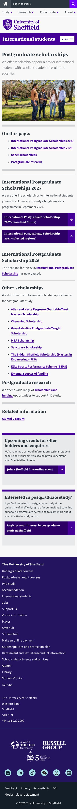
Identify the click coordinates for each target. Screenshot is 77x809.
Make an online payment (18, 640)
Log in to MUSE (22, 4)
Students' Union (12, 678)
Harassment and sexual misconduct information (34, 653)
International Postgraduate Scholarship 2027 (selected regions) (32, 236)
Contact (7, 684)
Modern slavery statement (22, 794)
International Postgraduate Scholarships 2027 (42, 141)
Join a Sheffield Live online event (30, 469)
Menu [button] (64, 39)
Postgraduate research (26, 162)
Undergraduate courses (17, 571)
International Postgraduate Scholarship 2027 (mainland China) (32, 219)
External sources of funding (29, 373)
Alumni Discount (13, 419)
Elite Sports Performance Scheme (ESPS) (39, 366)
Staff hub (8, 628)
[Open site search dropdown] (73, 4)
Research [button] (25, 12)
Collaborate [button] (48, 12)
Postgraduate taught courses (21, 577)
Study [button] (5, 12)
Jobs (5, 602)
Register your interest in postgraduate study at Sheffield (33, 528)
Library (6, 672)
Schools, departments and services (25, 659)
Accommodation (13, 590)
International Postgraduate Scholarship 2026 (41, 148)
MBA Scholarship (22, 340)
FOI (55, 788)
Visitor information (14, 615)
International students (29, 39)
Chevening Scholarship (26, 321)
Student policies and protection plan (26, 647)
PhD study (8, 584)
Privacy (25, 788)
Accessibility (41, 788)
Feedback (11, 788)
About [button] (69, 12)
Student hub (10, 634)
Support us (9, 609)
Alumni (6, 666)
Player (6, 621)
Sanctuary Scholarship (26, 347)
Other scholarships (24, 155)
